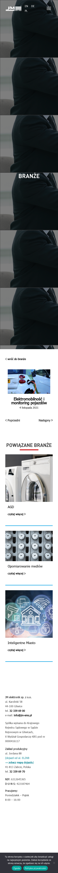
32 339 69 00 (17, 710)
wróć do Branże (17, 359)
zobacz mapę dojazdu (21, 762)
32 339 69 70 (17, 771)
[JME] (13, 8)
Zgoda (16, 868)
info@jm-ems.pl (22, 715)
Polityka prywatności (35, 868)
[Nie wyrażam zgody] (54, 862)
